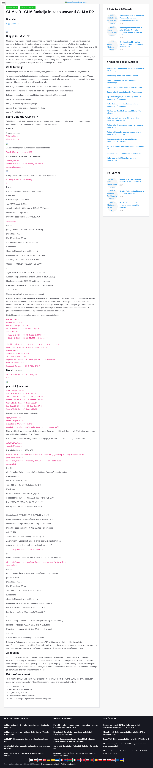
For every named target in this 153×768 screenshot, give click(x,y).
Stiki (57, 764)
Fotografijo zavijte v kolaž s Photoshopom (124, 87)
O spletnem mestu (48, 764)
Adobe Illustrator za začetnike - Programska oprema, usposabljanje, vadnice (132, 18)
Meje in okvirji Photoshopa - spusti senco (124, 153)
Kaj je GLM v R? (12, 24)
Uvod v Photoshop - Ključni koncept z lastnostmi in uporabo (131, 205)
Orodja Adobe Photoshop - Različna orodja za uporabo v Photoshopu (131, 44)
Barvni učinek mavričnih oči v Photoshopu (124, 92)
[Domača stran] (76, 2)
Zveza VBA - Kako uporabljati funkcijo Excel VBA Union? (126, 739)
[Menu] (3, 3)
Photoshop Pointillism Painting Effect (122, 76)
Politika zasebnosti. (68, 764)
